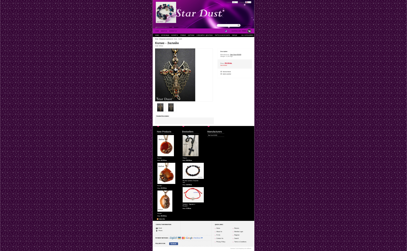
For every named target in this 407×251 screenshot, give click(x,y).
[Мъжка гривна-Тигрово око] (193, 171)
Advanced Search (246, 25)
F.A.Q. (218, 235)
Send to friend (227, 71)
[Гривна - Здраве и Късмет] (193, 194)
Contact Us (173, 31)
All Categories (247, 35)
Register (176, 27)
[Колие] (165, 145)
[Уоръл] (191, 145)
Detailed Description (162, 116)
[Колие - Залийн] (160, 107)
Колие (159, 158)
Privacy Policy (220, 242)
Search (236, 238)
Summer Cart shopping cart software (240, 248)
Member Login (238, 231)
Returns (236, 228)
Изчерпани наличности (166, 39)
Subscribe (162, 219)
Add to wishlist (227, 74)
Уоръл (185, 158)
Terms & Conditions (240, 242)
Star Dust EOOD (212, 135)
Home (157, 31)
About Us (164, 31)
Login (170, 27)
